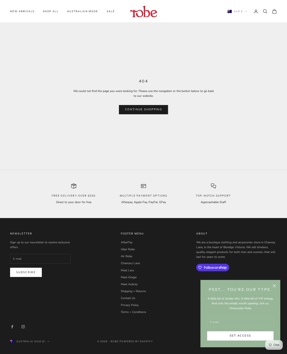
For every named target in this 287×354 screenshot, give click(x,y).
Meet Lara (127, 270)
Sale (111, 11)
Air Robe (126, 256)
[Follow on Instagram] (23, 327)
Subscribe (26, 272)
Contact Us (128, 298)
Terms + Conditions (133, 312)
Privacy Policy (130, 305)
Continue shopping (143, 109)
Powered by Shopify (136, 341)
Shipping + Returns (133, 291)
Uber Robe (128, 249)
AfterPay (126, 242)
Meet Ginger (129, 277)
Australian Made (82, 11)
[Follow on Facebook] (12, 327)
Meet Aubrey (129, 284)
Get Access (240, 336)
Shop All (51, 11)
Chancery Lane (130, 263)
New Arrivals (22, 11)
